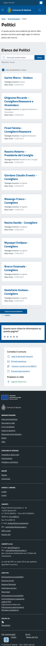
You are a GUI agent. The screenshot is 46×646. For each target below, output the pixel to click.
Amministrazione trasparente (12, 598)
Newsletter (5, 625)
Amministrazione (14, 19)
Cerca (39, 57)
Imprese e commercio (9, 462)
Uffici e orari (6, 530)
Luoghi (4, 491)
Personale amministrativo (11, 434)
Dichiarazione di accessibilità (12, 576)
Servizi (27, 634)
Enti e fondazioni (8, 426)
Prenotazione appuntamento (12, 607)
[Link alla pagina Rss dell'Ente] (2, 622)
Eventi (3, 495)
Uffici (3, 441)
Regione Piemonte (9, 3)
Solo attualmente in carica (16, 69)
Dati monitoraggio (8, 634)
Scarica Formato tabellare (14, 311)
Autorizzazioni (6, 458)
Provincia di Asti (7, 580)
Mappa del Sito (32, 637)
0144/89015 (14, 516)
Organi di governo (8, 430)
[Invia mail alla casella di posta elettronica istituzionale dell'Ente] (17, 523)
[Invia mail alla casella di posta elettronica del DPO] (13, 547)
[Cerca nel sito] (38, 10)
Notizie (4, 475)
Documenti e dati (8, 423)
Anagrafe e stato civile (10, 454)
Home (3, 19)
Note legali (5, 591)
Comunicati (5, 478)
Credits (13, 637)
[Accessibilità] (6, 640)
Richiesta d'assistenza (10, 610)
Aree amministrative (9, 419)
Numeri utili (5, 534)
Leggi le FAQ (6, 601)
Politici (3, 438)
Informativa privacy (9, 588)
